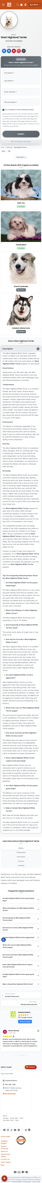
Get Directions (10, 1094)
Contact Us (5, 1159)
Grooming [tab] (21, 865)
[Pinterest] (18, 1130)
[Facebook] (4, 1130)
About (3, 151)
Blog (2, 1165)
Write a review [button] (25, 1022)
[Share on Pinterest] (14, 51)
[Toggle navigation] (3, 5)
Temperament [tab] (21, 852)
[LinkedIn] (29, 1130)
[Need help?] (4, 1178)
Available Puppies (4, 1142)
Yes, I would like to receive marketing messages (19, 109)
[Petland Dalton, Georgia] (9, 4)
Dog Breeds (9, 147)
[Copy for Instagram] (19, 51)
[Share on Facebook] (4, 51)
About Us (4, 1151)
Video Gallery (6, 1162)
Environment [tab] (21, 857)
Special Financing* (5, 1147)
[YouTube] (15, 1130)
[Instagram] (8, 1130)
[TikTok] (11, 1130)
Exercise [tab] (21, 861)
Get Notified (21, 290)
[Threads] (26, 1130)
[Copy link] (24, 51)
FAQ (9, 151)
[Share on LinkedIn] (9, 51)
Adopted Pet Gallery (5, 1155)
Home (2, 147)
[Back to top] (39, 1067)
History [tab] (21, 848)
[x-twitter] (22, 1130)
